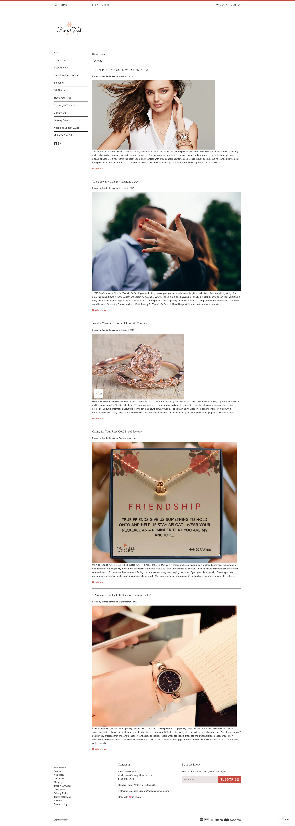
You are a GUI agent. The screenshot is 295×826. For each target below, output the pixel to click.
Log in (95, 4)
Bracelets (58, 771)
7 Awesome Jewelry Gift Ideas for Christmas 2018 (121, 595)
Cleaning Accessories (66, 75)
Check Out (236, 4)
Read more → (99, 168)
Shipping (59, 82)
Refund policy (60, 804)
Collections (60, 60)
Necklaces (59, 774)
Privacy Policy (61, 793)
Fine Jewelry (60, 767)
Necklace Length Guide (66, 127)
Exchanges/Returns (64, 105)
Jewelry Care (61, 120)
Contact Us (60, 112)
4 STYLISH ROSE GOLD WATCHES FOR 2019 (122, 69)
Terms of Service (62, 796)
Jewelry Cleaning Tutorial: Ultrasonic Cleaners (119, 323)
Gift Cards (59, 90)
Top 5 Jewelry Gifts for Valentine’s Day (115, 181)
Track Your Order (63, 97)
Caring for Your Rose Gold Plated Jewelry (117, 431)
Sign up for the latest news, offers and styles (204, 771)
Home (57, 52)
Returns (58, 800)
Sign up (105, 4)
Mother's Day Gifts (64, 135)
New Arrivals (61, 67)
